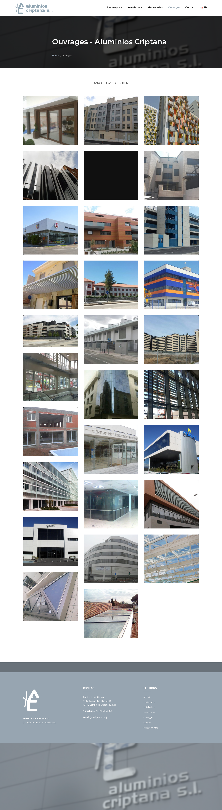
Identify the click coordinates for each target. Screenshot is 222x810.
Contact (190, 7)
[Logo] (34, 8)
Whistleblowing (150, 727)
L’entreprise (114, 7)
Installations (135, 7)
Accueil (146, 697)
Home (55, 55)
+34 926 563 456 (104, 710)
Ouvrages (174, 7)
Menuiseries (155, 7)
